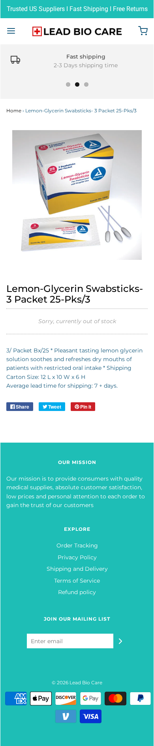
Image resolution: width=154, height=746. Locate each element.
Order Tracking (77, 545)
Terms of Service (77, 580)
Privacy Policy (77, 557)
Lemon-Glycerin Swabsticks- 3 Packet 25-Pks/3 (74, 294)
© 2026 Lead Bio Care (77, 682)
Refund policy (77, 592)
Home (13, 111)
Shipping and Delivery (77, 568)
